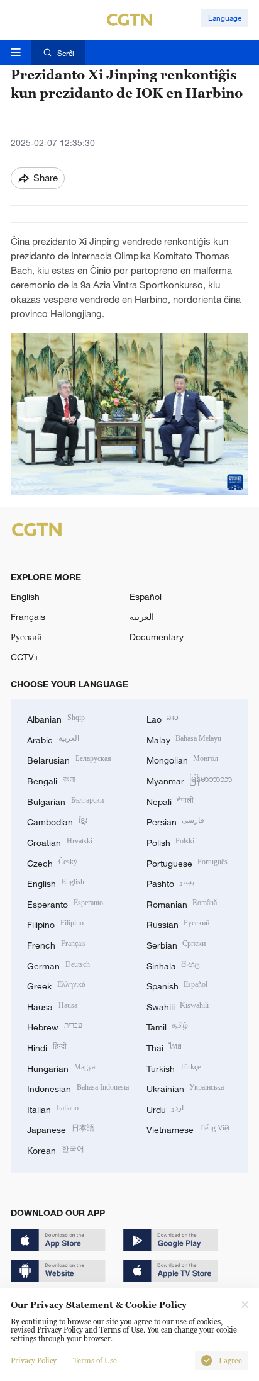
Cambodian (57, 820)
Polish (170, 841)
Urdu (165, 1108)
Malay (184, 738)
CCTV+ (25, 656)
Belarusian (69, 758)
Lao (162, 717)
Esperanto (65, 903)
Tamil (167, 1025)
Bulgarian (65, 800)
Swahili (177, 1005)
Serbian (176, 943)
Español (146, 596)
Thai (164, 1046)
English (25, 596)
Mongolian (182, 758)
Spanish (177, 984)
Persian (175, 820)
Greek (56, 984)
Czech (52, 862)
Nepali (170, 800)
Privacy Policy (34, 1360)
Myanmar (189, 779)
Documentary (157, 636)
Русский (26, 636)
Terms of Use (95, 1360)
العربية (142, 616)
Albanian (56, 717)
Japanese (60, 1128)
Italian (53, 1108)
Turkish (173, 1067)
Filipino (55, 923)
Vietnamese (188, 1128)
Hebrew (54, 1025)
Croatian (59, 841)
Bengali (51, 779)
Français (28, 616)
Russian (178, 923)
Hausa (52, 1005)
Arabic (53, 738)
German (58, 964)
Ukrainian (185, 1087)
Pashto (170, 882)
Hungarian (62, 1067)
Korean (55, 1149)
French (56, 943)
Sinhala (173, 964)
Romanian (182, 903)
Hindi (47, 1046)
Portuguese (187, 862)
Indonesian (78, 1087)
